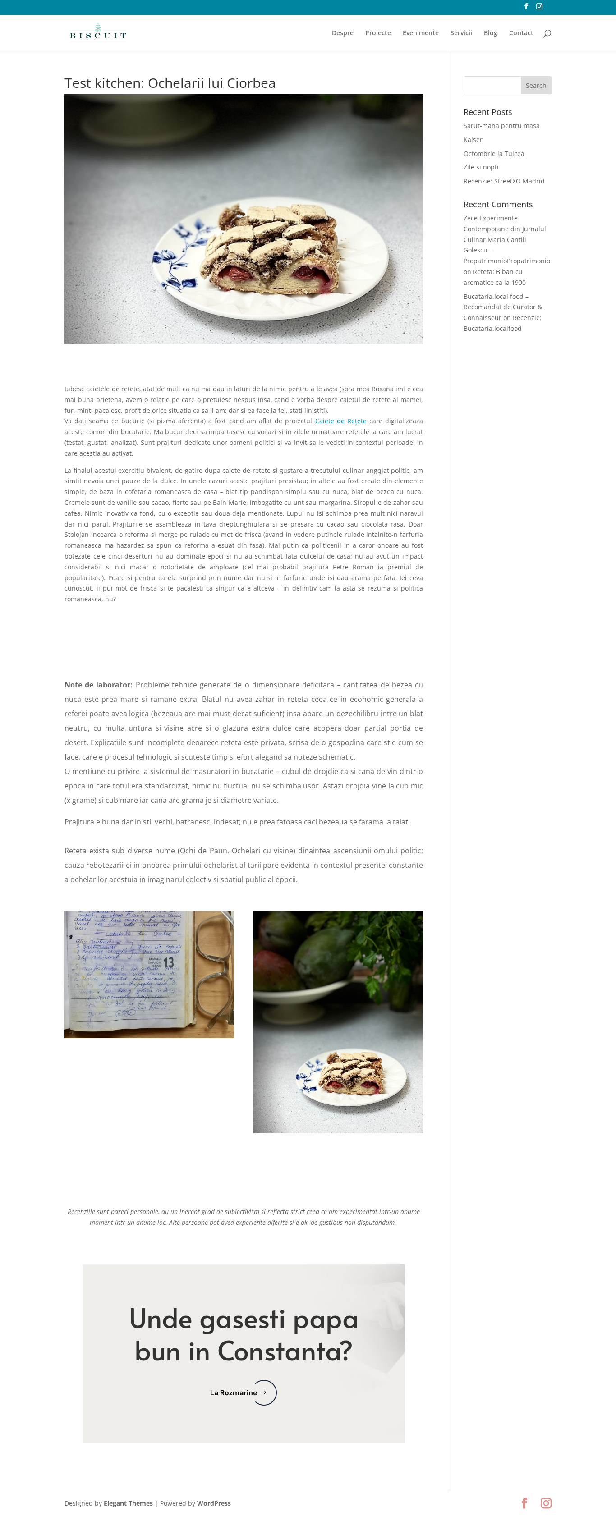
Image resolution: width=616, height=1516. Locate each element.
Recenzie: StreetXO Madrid (504, 181)
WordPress (214, 1503)
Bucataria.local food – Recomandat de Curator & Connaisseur (503, 307)
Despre (343, 33)
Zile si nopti (481, 167)
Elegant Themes (128, 1503)
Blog (490, 33)
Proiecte (378, 33)
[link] (341, 421)
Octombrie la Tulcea (494, 153)
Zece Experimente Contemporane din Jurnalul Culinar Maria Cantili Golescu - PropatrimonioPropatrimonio (507, 239)
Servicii (461, 33)
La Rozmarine (233, 1392)
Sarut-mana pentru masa (502, 125)
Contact (521, 33)
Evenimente (421, 33)
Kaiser (473, 139)
